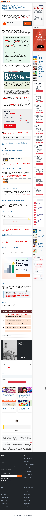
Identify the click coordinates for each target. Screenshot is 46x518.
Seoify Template (26, 488)
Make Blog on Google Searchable (39, 217)
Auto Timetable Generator (38, 105)
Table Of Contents (3, 494)
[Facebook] (24, 357)
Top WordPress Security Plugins (38, 220)
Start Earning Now (9, 126)
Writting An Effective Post (27, 471)
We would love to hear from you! (17, 382)
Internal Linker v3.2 (39, 136)
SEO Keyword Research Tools (28, 504)
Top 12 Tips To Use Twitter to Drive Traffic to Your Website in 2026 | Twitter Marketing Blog (40, 245)
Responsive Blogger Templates (28, 485)
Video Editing (43, 266)
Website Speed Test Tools (27, 503)
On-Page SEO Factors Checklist (39, 215)
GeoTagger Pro (39, 122)
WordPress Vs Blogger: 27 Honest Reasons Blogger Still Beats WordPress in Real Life (18, 180)
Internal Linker (39, 142)
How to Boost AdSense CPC (38, 203)
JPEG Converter (39, 184)
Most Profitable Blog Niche (27, 467)
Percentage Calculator (39, 194)
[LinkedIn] (21, 357)
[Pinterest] (10, 480)
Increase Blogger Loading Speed (38, 210)
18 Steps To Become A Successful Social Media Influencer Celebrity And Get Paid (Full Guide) (24, 395)
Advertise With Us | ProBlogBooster (40, 76)
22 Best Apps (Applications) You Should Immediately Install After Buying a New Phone (41, 68)
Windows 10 (38, 271)
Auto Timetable (39, 112)
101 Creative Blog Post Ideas (28, 474)
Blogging (36, 200)
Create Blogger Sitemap (27, 500)
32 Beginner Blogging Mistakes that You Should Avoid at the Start (17, 327)
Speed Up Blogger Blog (27, 477)
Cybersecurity (42, 264)
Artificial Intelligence (36, 266)
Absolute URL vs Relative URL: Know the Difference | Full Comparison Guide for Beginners (41, 236)
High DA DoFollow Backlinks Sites (28, 506)
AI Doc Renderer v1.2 (39, 126)
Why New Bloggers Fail (27, 462)
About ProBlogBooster (4, 485)
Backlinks (38, 269)
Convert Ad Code (39, 153)
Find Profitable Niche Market (28, 470)
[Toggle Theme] (41, 1)
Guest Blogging (3, 488)
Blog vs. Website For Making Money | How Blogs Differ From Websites (17, 323)
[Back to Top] (45, 388)
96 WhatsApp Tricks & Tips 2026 (38, 8)
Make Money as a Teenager (39, 208)
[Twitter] (2, 480)
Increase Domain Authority (27, 497)
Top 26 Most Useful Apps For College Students (13, 316)
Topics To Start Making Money (28, 468)
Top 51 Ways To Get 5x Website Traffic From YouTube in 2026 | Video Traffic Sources (24, 408)
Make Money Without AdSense (39, 222)
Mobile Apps (34, 271)
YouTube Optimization (38, 259)
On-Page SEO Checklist (4, 506)
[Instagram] (22, 357)
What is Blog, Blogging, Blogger (39, 205)
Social (39, 199)
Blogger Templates (38, 278)
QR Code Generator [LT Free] (39, 94)
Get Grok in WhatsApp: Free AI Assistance (40, 230)
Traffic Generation (35, 264)
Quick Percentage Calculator (39, 188)
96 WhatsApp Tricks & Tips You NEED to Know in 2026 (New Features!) (41, 72)
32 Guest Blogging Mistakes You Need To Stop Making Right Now (8, 408)
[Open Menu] (44, 1)
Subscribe (19, 475)
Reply (4, 379)
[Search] (43, 1)
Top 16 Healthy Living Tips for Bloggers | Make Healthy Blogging (16, 330)
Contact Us (2, 487)
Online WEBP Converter (38, 157)
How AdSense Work (4, 503)
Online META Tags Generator (39, 167)
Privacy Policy (3, 491)
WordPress (9, 335)
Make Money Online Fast (27, 465)
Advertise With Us (3, 490)
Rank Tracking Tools (27, 494)
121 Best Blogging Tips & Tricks (28, 461)
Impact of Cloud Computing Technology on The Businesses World (17, 320)
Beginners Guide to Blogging (28, 458)
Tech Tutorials (39, 273)
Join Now (27, 23)
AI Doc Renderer (39, 133)
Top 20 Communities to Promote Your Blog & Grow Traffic (8, 395)
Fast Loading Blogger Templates (28, 487)
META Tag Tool (39, 174)
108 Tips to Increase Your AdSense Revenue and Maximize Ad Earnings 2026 (41, 58)
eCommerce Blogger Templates (28, 490)
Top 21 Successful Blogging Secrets (15, 158)
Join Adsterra (40, 46)
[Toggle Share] (1, 207)
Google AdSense (36, 257)
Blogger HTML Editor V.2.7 (38, 84)
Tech (41, 199)
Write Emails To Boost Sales (38, 224)
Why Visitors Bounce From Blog (5, 497)
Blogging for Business (4, 504)
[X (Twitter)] (19, 357)
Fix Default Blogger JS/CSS (28, 491)
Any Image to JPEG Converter (39, 177)
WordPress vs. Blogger (4, 500)
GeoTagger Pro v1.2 (39, 115)
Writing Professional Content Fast (39, 213)
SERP (4, 335)
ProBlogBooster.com (30, 515)
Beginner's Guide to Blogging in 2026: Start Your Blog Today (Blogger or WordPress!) (40, 63)
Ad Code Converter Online (39, 146)
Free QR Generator (39, 101)
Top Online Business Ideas (5, 501)
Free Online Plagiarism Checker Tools (29, 501)
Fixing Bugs (34, 273)
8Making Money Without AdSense (29, 464)
